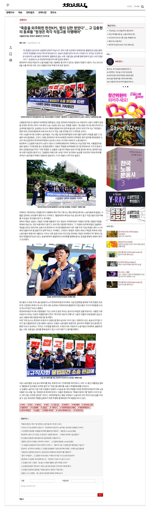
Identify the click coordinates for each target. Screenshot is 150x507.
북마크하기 (10, 54)
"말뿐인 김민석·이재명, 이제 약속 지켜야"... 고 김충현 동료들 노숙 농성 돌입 (47, 441)
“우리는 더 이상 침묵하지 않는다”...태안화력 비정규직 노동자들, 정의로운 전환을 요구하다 (52, 427)
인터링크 (30, 12)
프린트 (10, 60)
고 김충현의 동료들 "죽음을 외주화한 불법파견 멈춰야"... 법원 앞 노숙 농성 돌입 (48, 431)
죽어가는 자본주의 (115, 41)
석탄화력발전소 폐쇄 (68, 407)
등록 (100, 495)
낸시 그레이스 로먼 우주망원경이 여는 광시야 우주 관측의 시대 (131, 274)
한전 (30, 405)
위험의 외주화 (48, 410)
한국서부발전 (26, 410)
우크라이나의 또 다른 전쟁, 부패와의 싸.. (123, 38)
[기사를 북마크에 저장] (10, 54)
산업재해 (35, 407)
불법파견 (25, 407)
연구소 (53, 12)
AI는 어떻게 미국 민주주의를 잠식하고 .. (120, 82)
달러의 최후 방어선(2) (130, 253)
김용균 (44, 407)
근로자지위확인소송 (64, 410)
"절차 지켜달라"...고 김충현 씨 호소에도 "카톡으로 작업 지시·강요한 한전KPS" (48, 456)
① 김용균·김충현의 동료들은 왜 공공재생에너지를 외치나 (41, 438)
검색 (142, 6)
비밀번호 (65, 481)
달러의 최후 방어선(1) (130, 283)
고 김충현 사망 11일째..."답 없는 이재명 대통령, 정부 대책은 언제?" (44, 463)
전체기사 (10, 12)
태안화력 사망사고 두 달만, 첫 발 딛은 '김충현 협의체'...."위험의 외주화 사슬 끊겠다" (50, 434)
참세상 (75, 5)
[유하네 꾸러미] (125, 146)
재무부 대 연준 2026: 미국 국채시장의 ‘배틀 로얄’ (131, 244)
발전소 (39, 405)
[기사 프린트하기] (10, 60)
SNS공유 (10, 47)
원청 (47, 405)
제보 (137, 6)
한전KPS (66, 405)
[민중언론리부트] (125, 117)
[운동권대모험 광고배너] (125, 221)
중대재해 (76, 405)
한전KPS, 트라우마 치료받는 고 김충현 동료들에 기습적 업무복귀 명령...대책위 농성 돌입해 (52, 448)
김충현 (37, 410)
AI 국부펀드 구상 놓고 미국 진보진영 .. (120, 72)
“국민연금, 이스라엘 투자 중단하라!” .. (122, 31)
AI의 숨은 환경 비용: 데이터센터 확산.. (120, 78)
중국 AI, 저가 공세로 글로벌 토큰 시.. (119, 69)
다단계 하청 (79, 410)
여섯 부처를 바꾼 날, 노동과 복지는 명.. (122, 34)
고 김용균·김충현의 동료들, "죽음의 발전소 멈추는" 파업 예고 (42, 470)
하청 (23, 405)
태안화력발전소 (85, 407)
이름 (22, 481)
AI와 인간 (118, 61)
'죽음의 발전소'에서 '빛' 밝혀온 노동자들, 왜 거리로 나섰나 (41, 424)
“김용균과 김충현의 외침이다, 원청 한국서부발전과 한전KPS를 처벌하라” (46, 452)
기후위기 (54, 407)
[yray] (125, 206)
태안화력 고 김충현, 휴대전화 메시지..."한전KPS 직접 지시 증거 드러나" (45, 459)
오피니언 (42, 12)
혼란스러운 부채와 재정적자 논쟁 (129, 263)
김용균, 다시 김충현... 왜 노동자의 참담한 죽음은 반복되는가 (42, 473)
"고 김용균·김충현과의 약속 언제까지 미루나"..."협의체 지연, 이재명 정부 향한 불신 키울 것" (52, 445)
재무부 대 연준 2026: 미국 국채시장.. (122, 45)
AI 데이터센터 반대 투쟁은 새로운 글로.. (120, 75)
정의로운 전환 (88, 405)
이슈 (20, 12)
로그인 (129, 6)
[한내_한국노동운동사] (125, 191)
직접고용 (56, 405)
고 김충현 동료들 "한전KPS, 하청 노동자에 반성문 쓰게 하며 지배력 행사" (46, 466)
